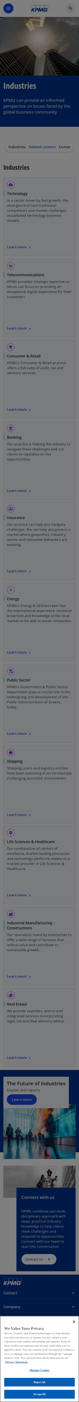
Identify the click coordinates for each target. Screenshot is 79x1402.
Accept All (39, 1394)
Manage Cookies (39, 1370)
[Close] (74, 1321)
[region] (39, 1359)
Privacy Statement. (16, 1362)
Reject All (39, 1382)
